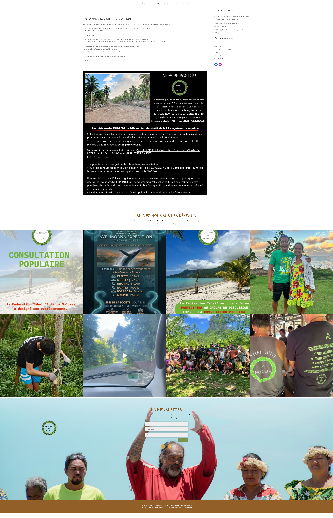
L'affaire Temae (219, 44)
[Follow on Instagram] (170, 446)
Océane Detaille (178, 507)
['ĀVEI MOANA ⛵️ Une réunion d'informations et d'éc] (124, 272)
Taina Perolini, (170, 507)
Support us (175, 3)
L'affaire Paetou (219, 47)
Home (143, 3)
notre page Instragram (171, 224)
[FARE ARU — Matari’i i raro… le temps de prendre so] (41, 355)
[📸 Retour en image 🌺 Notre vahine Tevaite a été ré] (291, 272)
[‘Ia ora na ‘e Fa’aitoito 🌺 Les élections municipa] (291, 355)
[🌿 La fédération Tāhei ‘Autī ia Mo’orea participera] (208, 272)
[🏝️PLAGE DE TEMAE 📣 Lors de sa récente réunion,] (41, 272)
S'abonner (183, 440)
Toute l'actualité (219, 59)
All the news (185, 3)
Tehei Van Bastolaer (153, 507)
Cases (157, 3)
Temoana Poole (162, 507)
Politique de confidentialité (168, 505)
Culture (149, 3)
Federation (166, 3)
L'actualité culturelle (220, 56)
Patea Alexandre (188, 507)
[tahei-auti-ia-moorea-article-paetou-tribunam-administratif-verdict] (145, 195)
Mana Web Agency (188, 505)
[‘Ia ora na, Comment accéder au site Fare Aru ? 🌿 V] (124, 355)
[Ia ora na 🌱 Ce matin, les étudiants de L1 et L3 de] (208, 355)
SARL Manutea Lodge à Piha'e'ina (224, 53)
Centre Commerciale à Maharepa (224, 50)
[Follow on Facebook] (163, 446)
